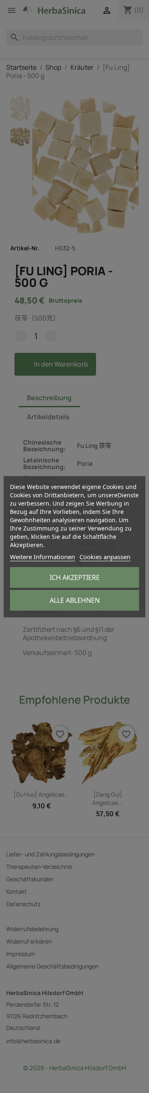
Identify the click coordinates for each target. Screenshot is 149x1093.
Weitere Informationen (42, 557)
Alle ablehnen (75, 600)
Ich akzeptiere (75, 577)
